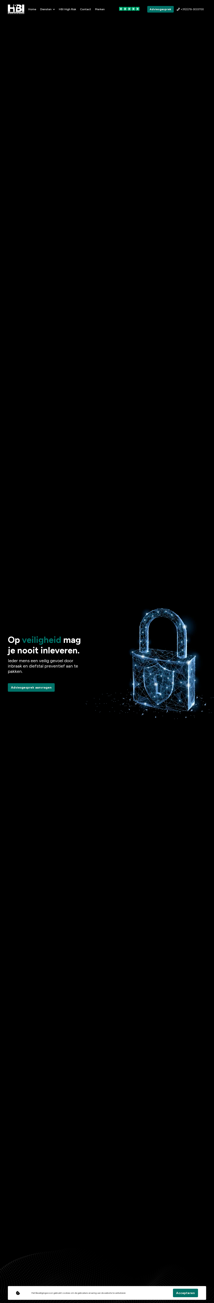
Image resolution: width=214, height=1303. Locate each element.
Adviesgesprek (160, 9)
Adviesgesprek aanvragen (31, 687)
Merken (100, 9)
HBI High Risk (67, 9)
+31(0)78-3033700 (192, 9)
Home (32, 9)
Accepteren (185, 1293)
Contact (85, 9)
